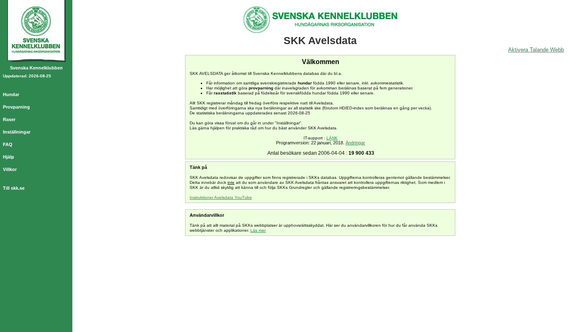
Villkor (10, 169)
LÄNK (332, 138)
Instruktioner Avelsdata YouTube (221, 197)
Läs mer (258, 230)
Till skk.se (14, 188)
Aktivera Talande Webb (536, 50)
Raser (9, 119)
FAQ (7, 144)
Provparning (16, 106)
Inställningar (16, 131)
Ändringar (355, 142)
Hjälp (8, 156)
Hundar (11, 94)
